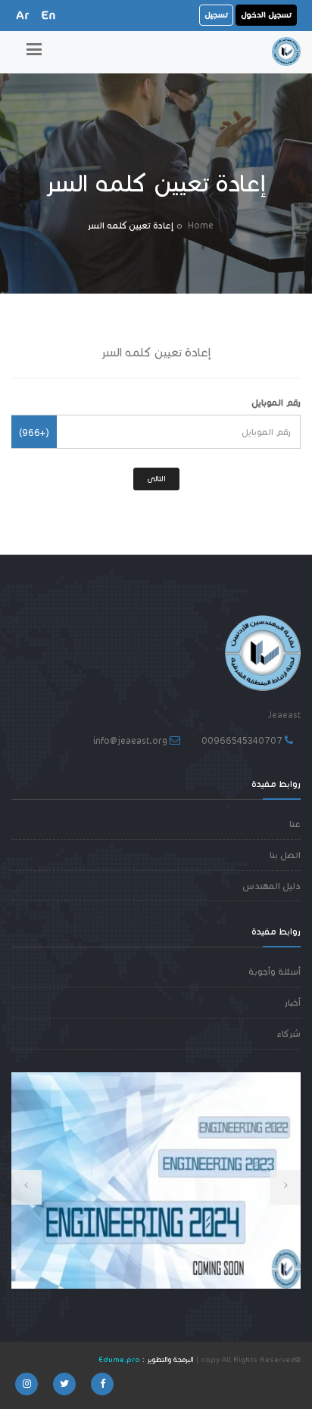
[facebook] (102, 1384)
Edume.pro (119, 1359)
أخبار (292, 1002)
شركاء (289, 1033)
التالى (156, 479)
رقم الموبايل (276, 402)
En (48, 15)
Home (201, 225)
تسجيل (216, 15)
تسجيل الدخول (266, 15)
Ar (23, 15)
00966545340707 (241, 740)
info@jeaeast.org (130, 740)
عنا (295, 823)
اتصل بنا (285, 854)
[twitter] (64, 1384)
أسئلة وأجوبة (274, 971)
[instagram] (26, 1384)
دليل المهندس (271, 885)
